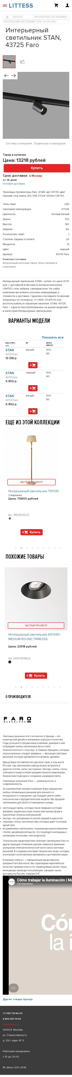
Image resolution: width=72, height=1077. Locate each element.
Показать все (53, 337)
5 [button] (38, 687)
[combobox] (37, 176)
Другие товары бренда (17, 999)
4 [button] (32, 687)
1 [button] (16, 687)
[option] (36, 624)
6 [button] (43, 687)
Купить (37, 168)
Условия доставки (14, 183)
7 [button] (49, 687)
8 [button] (54, 687)
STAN (10, 350)
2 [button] (21, 687)
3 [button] (27, 687)
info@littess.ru (11, 1024)
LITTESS (21, 5)
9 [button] (60, 687)
